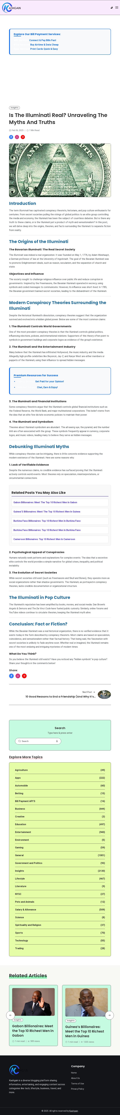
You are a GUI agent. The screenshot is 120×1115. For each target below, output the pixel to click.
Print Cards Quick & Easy (44, 49)
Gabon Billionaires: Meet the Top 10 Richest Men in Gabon (33, 1031)
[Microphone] (57, 741)
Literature (20, 886)
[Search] (19, 741)
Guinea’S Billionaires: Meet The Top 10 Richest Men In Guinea (46, 511)
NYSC (18, 894)
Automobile (21, 785)
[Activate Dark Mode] (111, 7)
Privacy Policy (77, 1089)
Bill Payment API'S (25, 801)
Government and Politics (28, 863)
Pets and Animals (24, 901)
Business (20, 808)
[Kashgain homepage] (11, 7)
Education (20, 824)
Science (19, 917)
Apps (18, 777)
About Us (75, 1078)
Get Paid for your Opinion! (40, 381)
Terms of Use (77, 1083)
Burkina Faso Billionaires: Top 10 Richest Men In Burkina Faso (47, 520)
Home (74, 1073)
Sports (19, 932)
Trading (19, 948)
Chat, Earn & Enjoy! (37, 387)
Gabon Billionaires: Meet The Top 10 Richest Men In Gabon (45, 502)
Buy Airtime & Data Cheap (44, 44)
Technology (21, 940)
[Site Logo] (18, 1070)
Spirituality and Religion (28, 925)
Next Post (87, 692)
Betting (19, 793)
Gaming (19, 847)
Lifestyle (20, 878)
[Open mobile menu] (116, 7)
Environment (22, 840)
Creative (19, 816)
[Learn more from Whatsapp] (17, 137)
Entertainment (23, 832)
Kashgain (73, 1111)
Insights (14, 107)
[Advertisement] (60, 80)
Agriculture (21, 770)
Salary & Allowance (25, 909)
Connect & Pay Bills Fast (42, 40)
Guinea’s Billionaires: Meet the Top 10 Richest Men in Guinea (84, 1032)
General (19, 855)
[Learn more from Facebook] (11, 137)
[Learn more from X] (23, 137)
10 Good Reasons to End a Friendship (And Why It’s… (61, 696)
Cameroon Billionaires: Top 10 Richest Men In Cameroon (44, 539)
